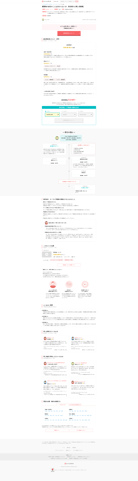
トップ (63, 447)
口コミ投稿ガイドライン (81, 430)
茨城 (46, 415)
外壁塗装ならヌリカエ (71, 456)
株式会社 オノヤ (52, 4)
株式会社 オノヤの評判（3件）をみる (61, 349)
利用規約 (74, 447)
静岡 (64, 420)
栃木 (48, 415)
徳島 (83, 415)
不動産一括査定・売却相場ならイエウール (56, 456)
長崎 (75, 420)
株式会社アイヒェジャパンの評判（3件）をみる (86, 394)
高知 (90, 415)
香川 (85, 415)
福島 (62, 411)
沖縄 (89, 420)
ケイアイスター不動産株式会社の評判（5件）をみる (86, 374)
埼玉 (53, 415)
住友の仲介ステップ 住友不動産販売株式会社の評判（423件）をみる (56, 374)
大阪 (77, 411)
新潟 (46, 420)
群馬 (51, 415)
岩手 (52, 411)
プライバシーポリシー (59, 450)
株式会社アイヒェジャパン (80, 381)
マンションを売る (75, 404)
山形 (59, 411)
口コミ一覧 (58, 4)
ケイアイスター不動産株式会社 (81, 362)
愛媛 (88, 415)
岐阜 (61, 420)
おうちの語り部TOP (45, 4)
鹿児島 (86, 420)
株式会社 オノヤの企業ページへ (69, 264)
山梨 (56, 420)
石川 (51, 420)
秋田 (57, 411)
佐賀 (72, 420)
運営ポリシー (56, 430)
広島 (77, 415)
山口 (80, 415)
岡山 (75, 415)
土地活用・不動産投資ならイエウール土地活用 (78, 458)
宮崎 (83, 420)
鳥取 (70, 415)
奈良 (83, 411)
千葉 (56, 415)
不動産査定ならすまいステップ (84, 456)
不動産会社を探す (63, 404)
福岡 (70, 420)
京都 (75, 411)
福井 (53, 420)
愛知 (66, 420)
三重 (70, 411)
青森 (49, 411)
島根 (72, 415)
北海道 (46, 411)
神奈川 (61, 415)
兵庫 (80, 411)
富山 (48, 420)
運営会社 (68, 447)
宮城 (54, 411)
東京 (58, 415)
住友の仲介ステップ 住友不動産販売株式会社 (56, 362)
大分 (80, 420)
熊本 (77, 420)
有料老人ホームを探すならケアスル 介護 (59, 458)
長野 (58, 420)
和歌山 (86, 411)
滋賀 (72, 411)
